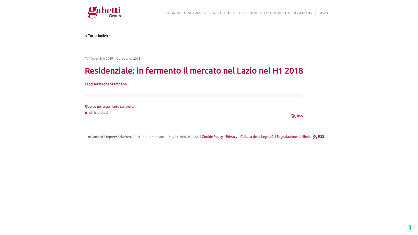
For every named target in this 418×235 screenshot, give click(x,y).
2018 (136, 58)
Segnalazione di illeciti (294, 137)
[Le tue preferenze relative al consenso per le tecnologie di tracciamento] (410, 227)
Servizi (194, 13)
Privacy (231, 137)
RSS (300, 116)
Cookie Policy (212, 137)
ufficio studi (99, 112)
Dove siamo (260, 13)
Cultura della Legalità (257, 137)
